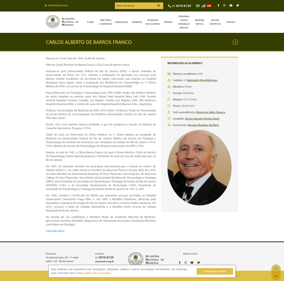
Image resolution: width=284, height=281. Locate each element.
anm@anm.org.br (104, 261)
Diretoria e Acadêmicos (105, 22)
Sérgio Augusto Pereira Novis (202, 118)
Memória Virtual (199, 22)
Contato (230, 22)
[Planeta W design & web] (236, 275)
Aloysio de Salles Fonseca (210, 112)
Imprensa (137, 22)
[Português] (198, 5)
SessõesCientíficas (215, 22)
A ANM (90, 22)
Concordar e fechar (215, 271)
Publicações (121, 22)
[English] (203, 5)
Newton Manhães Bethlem (203, 125)
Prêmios (168, 22)
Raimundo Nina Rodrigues (202, 80)
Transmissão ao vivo (58, 6)
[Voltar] (235, 42)
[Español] (209, 5)
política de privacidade (97, 273)
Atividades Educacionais (152, 22)
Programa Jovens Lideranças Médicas (184, 22)
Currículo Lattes (55, 231)
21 (181, 6)
